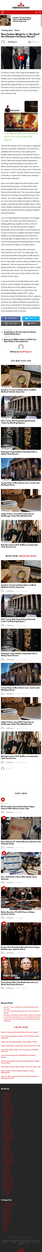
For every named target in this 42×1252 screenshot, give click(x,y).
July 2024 (7, 1142)
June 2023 (7, 1168)
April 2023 (7, 1172)
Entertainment (8, 1212)
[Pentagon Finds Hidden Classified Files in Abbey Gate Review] (21, 438)
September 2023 (9, 1162)
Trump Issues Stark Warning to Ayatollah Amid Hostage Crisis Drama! (20, 1062)
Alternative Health (9, 1204)
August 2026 (8, 1093)
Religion (6, 1226)
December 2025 (9, 1109)
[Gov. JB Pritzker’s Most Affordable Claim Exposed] (21, 863)
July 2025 (7, 1118)
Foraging (6, 1214)
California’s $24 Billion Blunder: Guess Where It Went (19, 1042)
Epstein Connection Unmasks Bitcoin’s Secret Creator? (19, 1032)
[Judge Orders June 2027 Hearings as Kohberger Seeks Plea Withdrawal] (21, 500)
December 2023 (9, 1156)
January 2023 (8, 1178)
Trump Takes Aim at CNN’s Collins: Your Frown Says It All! (21, 1067)
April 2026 (7, 1101)
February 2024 (8, 1152)
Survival (6, 1230)
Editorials (6, 1210)
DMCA (21, 1244)
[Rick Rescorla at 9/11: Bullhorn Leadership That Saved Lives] (21, 531)
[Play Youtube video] (21, 57)
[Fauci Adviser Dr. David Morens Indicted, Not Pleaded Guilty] (21, 828)
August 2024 (8, 1140)
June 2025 (7, 1120)
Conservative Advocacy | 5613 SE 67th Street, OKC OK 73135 (21, 1240)
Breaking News (6, 386)
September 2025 (9, 1115)
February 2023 (8, 1176)
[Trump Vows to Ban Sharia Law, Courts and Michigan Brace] (21, 469)
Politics (6, 1224)
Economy (6, 1208)
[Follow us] (36, 12)
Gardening (7, 1216)
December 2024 (9, 1132)
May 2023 (7, 1170)
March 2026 (7, 1103)
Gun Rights (7, 1218)
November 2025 (9, 1111)
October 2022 (8, 1184)
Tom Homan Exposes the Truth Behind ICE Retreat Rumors (18, 1056)
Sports (6, 1228)
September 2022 (9, 1186)
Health (6, 1220)
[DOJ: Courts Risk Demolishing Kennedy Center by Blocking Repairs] (21, 407)
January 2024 (8, 1154)
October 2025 (8, 1113)
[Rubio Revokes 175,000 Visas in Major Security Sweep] (21, 898)
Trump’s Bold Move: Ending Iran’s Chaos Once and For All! (20, 1046)
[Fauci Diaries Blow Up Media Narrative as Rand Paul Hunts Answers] (21, 968)
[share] (34, 115)
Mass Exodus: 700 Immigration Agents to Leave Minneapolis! (17, 1071)
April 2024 (7, 1148)
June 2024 (7, 1144)
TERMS (13, 1242)
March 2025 (7, 1126)
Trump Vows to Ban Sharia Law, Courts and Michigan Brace (22, 1017)
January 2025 (8, 1130)
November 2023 (9, 1158)
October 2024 (8, 1136)
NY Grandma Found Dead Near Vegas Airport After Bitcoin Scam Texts (18, 808)
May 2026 (7, 1099)
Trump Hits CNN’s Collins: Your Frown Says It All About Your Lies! (20, 1050)
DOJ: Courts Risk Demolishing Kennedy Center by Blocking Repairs (18, 422)
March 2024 (7, 1150)
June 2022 (7, 1192)
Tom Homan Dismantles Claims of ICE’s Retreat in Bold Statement (20, 1037)
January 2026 (8, 1107)
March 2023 (7, 1174)
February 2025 (8, 1128)
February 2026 (8, 1105)
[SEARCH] (40, 12)
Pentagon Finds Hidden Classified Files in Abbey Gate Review (22, 1015)
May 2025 (7, 1122)
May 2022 (7, 1194)
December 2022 (9, 1180)
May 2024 (7, 1146)
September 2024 (9, 1138)
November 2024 (9, 1134)
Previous (1, 20)
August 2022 (8, 1188)
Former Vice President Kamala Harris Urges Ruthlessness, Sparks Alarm (20, 948)
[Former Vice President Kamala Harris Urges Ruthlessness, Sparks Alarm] (21, 933)
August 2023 (8, 1164)
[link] (7, 116)
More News (22, 1027)
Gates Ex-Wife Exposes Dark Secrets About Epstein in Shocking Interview (20, 1077)
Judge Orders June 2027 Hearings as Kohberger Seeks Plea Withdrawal (17, 515)
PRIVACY (6, 1242)
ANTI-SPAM (35, 1242)
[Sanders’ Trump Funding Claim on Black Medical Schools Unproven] (5, 20)
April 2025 (7, 1124)
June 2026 (7, 1097)
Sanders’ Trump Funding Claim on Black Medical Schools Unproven (22, 19)
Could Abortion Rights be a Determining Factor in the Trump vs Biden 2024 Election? (20, 116)
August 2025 (8, 1117)
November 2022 (9, 1182)
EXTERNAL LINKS (23, 1242)
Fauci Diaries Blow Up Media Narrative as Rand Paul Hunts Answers (19, 983)
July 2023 (7, 1166)
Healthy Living (8, 1222)
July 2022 (7, 1190)
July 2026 (7, 1095)
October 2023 (8, 1160)
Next (41, 20)
